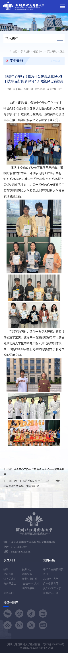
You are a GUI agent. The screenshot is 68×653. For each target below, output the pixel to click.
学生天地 (51, 51)
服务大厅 (27, 569)
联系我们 (8, 593)
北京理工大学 (50, 578)
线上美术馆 (9, 578)
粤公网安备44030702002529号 (36, 648)
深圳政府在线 (50, 593)
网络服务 (27, 574)
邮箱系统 (8, 574)
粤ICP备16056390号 (53, 644)
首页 (14, 51)
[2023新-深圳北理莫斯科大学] (23, 5)
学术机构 (25, 51)
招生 (6, 569)
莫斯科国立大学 (52, 588)
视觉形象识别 (29, 578)
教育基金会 (9, 583)
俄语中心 (38, 51)
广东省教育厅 (50, 583)
